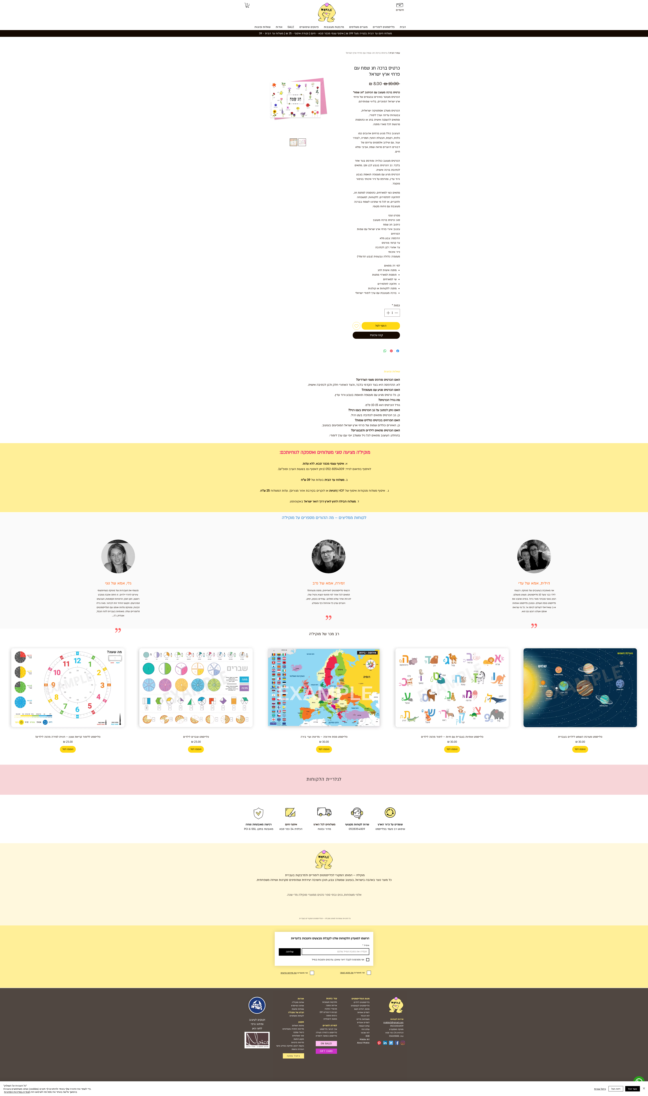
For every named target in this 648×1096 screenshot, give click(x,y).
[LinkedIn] (385, 1043)
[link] (247, 5)
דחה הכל (615, 1088)
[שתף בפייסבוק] (398, 351)
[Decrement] (396, 312)
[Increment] (388, 312)
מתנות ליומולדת (330, 1019)
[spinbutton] (392, 312)
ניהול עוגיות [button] (600, 1088)
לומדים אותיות (363, 1012)
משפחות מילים (363, 1019)
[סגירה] (644, 1088)
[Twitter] (391, 1043)
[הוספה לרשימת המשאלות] (356, 326)
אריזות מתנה (331, 1005)
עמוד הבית (394, 53)
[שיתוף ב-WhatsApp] (385, 351)
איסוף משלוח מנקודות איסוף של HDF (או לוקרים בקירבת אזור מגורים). (337, 491)
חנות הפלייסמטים (361, 998)
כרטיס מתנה (331, 1015)
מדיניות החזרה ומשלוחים (293, 1029)
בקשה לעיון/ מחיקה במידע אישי (290, 1045)
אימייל (365, 945)
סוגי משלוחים (298, 1035)
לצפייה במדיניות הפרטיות (17, 1091)
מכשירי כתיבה (331, 1009)
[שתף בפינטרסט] (391, 351)
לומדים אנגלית (363, 1022)
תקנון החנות (299, 1039)
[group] (324, 698)
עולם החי (365, 1029)
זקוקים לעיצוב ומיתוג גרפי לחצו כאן (257, 1024)
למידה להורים (330, 1025)
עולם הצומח (364, 1026)
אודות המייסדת (297, 1005)
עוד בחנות (331, 998)
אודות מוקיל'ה (298, 1002)
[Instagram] (403, 1043)
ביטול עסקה (298, 1032)
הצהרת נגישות (298, 1049)
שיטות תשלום (298, 1025)
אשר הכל (632, 1088)
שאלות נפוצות (298, 1009)
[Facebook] (397, 1043)
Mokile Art (365, 1039)
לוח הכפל (365, 1015)
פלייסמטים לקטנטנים (360, 1005)
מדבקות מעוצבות (329, 1002)
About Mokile (363, 1042)
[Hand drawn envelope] (400, 4)
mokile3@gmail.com (393, 1022)
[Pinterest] (379, 1043)
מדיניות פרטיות (297, 1042)
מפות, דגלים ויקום (362, 1009)
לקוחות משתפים (297, 1015)
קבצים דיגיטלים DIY (328, 1012)
